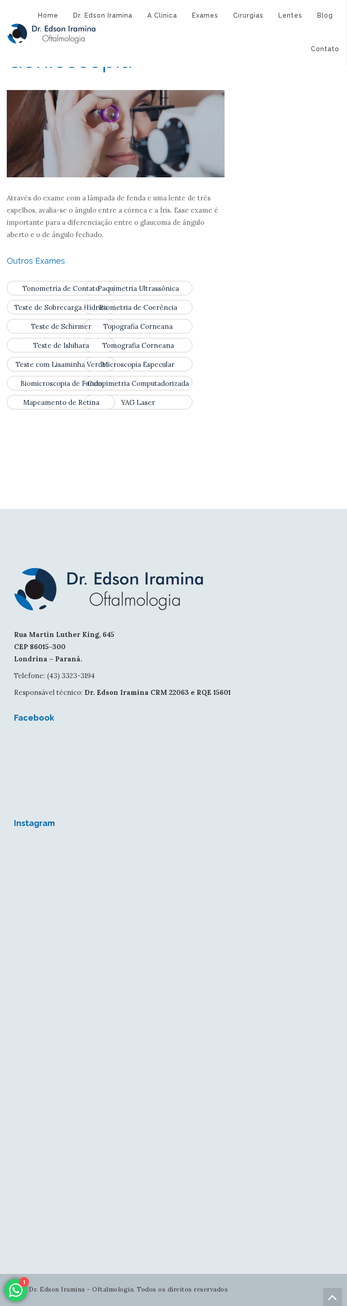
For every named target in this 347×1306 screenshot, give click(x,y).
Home (48, 15)
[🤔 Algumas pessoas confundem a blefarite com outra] (92, 1073)
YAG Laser (138, 402)
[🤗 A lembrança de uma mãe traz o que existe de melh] (254, 1165)
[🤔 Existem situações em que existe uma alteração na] (254, 1073)
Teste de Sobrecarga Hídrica (61, 307)
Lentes (290, 15)
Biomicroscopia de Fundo (61, 383)
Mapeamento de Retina (61, 402)
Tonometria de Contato (61, 288)
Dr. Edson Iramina (102, 15)
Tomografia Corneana (138, 345)
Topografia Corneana (138, 326)
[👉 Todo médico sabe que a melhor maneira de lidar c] (92, 1165)
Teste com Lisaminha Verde (61, 364)
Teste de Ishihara (61, 345)
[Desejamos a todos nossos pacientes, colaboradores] (92, 887)
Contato (325, 49)
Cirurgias (248, 15)
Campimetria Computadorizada (138, 383)
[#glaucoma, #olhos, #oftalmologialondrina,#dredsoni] (254, 887)
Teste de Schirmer (61, 326)
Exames (205, 15)
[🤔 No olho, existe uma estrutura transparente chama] (254, 980)
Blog (325, 15)
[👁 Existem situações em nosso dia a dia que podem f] (92, 980)
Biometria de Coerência (138, 307)
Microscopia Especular (138, 364)
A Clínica (162, 15)
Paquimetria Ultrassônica (138, 288)
